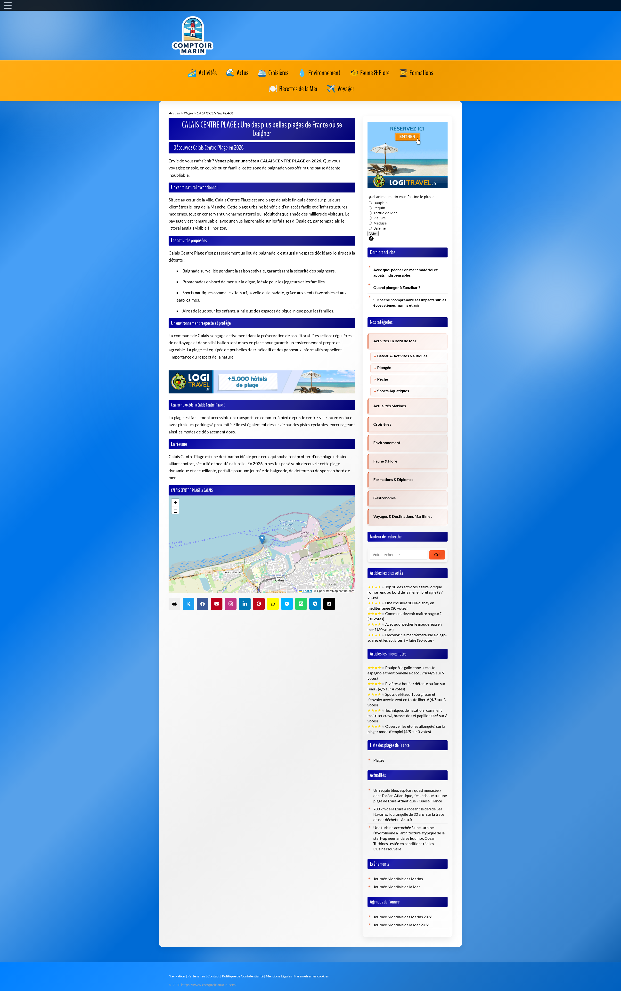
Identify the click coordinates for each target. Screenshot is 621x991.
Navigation (177, 976)
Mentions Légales (279, 976)
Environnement (386, 442)
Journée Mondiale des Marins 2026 (402, 917)
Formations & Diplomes (393, 479)
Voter (373, 233)
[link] (202, 72)
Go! (437, 555)
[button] (262, 539)
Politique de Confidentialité (242, 976)
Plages (378, 760)
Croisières (382, 424)
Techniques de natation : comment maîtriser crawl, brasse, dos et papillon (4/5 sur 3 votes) (407, 715)
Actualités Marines (389, 406)
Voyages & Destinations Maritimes (402, 516)
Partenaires (196, 976)
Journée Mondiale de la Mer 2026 (401, 925)
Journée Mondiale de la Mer (396, 887)
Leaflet (307, 591)
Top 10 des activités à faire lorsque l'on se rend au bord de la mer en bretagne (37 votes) (405, 592)
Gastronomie (384, 498)
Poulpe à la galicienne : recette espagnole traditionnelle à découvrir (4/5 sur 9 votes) (406, 672)
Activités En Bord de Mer (395, 341)
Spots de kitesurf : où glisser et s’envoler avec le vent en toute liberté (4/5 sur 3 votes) (407, 699)
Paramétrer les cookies (311, 976)
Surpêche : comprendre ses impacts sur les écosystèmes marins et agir (409, 302)
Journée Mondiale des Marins (398, 879)
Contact (213, 976)
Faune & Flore (385, 461)
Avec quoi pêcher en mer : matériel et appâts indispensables (405, 272)
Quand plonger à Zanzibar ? (396, 287)
